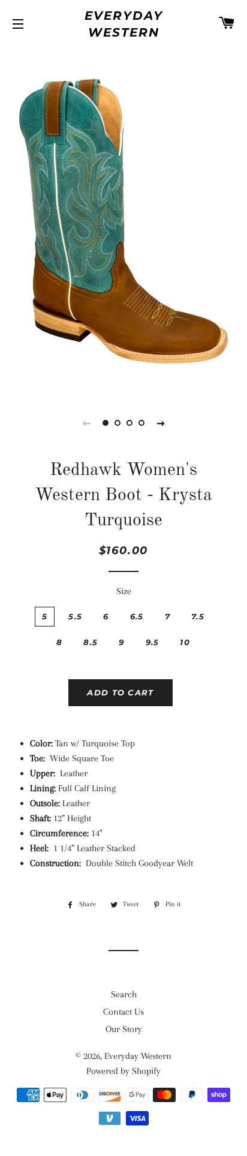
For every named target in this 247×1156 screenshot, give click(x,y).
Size (123, 591)
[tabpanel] (123, 220)
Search (124, 994)
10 (185, 642)
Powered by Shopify (123, 1071)
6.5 (137, 616)
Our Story (124, 1029)
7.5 (197, 616)
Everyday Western (124, 24)
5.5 (75, 616)
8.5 (90, 642)
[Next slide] (160, 423)
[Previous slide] (86, 423)
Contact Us (123, 1011)
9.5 (152, 642)
